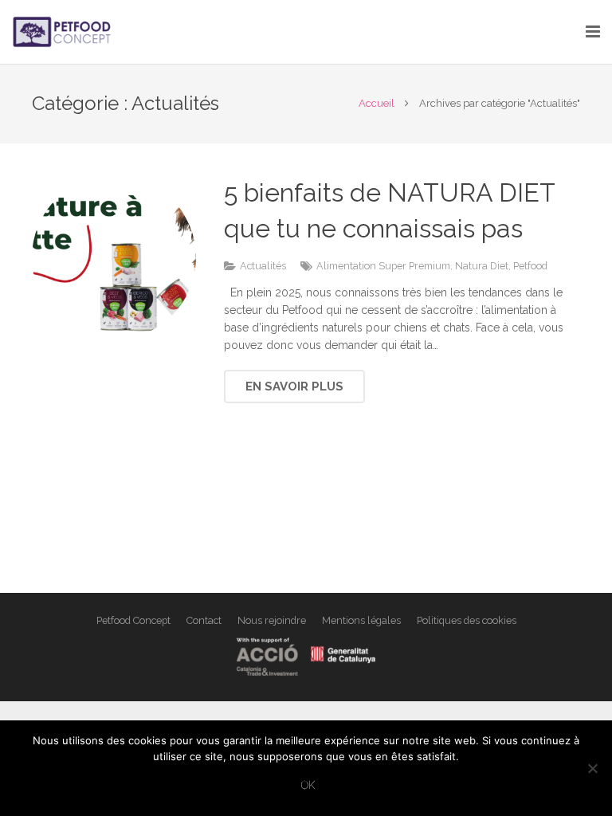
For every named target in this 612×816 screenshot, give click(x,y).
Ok (308, 784)
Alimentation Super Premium (383, 266)
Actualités (263, 266)
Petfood (530, 266)
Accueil (376, 103)
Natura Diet (481, 266)
